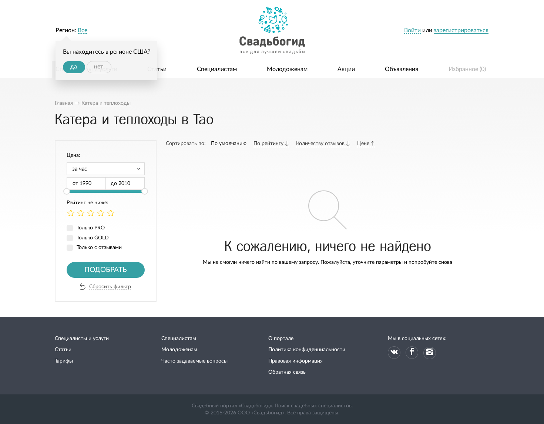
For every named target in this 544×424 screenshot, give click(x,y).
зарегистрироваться (461, 30)
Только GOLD (93, 237)
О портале (280, 338)
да (73, 67)
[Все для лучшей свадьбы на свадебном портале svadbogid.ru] (272, 30)
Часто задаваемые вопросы (194, 361)
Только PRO (91, 227)
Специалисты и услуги (82, 338)
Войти (412, 30)
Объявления (401, 69)
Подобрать (105, 269)
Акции (346, 69)
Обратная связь (287, 372)
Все (82, 30)
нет (98, 67)
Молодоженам (287, 69)
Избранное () (467, 69)
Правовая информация (295, 361)
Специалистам (217, 69)
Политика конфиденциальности (306, 349)
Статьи (157, 69)
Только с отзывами (99, 247)
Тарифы (64, 361)
